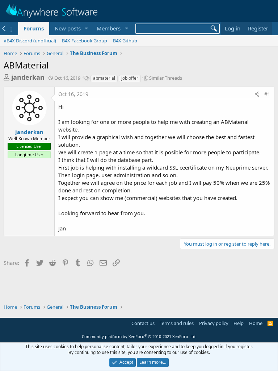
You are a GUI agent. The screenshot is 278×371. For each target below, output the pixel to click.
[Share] (257, 94)
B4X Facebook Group (84, 40)
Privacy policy (213, 323)
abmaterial (104, 78)
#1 (267, 94)
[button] (86, 28)
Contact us (143, 323)
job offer (129, 78)
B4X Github (125, 40)
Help (238, 323)
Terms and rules (177, 323)
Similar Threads (165, 78)
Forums (34, 28)
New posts (68, 28)
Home (255, 323)
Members (109, 28)
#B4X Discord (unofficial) (30, 40)
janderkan (28, 77)
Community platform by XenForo (139, 336)
